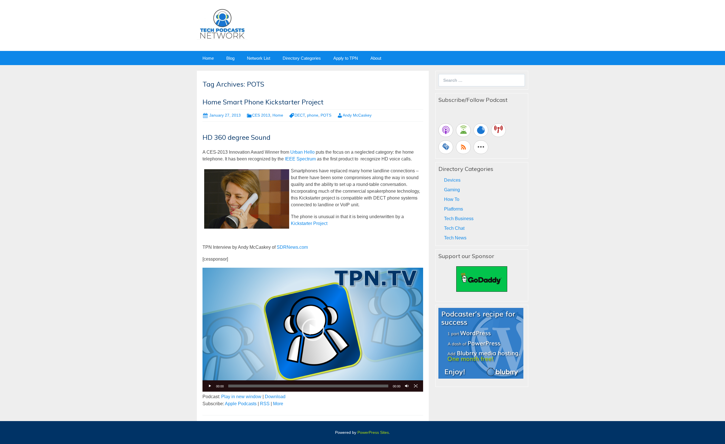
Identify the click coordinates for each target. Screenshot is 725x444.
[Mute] (407, 386)
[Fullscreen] (416, 386)
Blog (230, 58)
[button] (313, 329)
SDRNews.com (292, 247)
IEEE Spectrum (300, 158)
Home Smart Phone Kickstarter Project (262, 102)
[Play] (210, 386)
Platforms (453, 209)
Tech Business (459, 218)
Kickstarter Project (310, 223)
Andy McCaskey (357, 115)
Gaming (452, 189)
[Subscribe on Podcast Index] (498, 130)
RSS (265, 403)
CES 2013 (261, 115)
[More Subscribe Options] (481, 147)
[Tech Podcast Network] (222, 23)
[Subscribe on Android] (463, 130)
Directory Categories (302, 58)
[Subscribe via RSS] (463, 147)
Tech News (455, 237)
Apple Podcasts (241, 403)
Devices (452, 180)
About (375, 58)
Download (275, 396)
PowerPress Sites (373, 432)
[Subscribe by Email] (445, 147)
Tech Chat (454, 228)
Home (208, 58)
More (278, 403)
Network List (258, 58)
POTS (326, 115)
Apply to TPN (345, 58)
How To (451, 199)
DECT (300, 115)
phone (312, 115)
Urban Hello (302, 152)
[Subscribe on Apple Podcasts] (445, 130)
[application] (312, 330)
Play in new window (241, 396)
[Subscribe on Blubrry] (481, 130)
